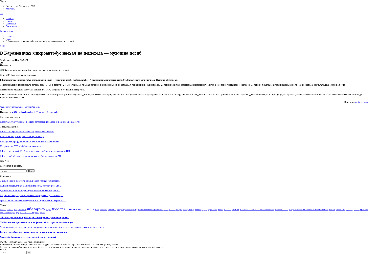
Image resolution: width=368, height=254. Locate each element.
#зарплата (156, 209)
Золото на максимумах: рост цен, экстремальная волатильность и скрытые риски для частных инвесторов (52, 227)
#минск (235, 209)
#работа (364, 209)
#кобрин (179, 210)
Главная (10, 18)
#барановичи (6, 107)
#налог (278, 209)
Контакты (10, 8)
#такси (22, 213)
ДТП (2, 46)
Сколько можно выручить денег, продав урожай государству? (30, 181)
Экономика (11, 26)
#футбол (35, 212)
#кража (198, 210)
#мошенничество (267, 210)
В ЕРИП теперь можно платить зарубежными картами (27, 131)
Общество (11, 23)
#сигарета (11, 213)
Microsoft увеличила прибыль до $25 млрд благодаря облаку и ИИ (34, 217)
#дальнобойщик (129, 210)
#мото (257, 210)
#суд (17, 213)
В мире (9, 21)
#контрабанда (188, 210)
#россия (4, 212)
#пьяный (357, 210)
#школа (42, 213)
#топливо (28, 213)
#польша (340, 209)
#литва (220, 210)
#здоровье (164, 210)
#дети (138, 209)
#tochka (3, 209)
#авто (10, 209)
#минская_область (247, 210)
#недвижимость (296, 210)
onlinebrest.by (361, 102)
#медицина (227, 210)
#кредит (204, 210)
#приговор (349, 210)
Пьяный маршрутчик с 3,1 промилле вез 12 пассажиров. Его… (31, 186)
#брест (57, 209)
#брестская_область (22, 107)
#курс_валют (212, 210)
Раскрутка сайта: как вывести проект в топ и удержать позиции (33, 232)
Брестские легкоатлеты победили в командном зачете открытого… (33, 200)
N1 (1, 13)
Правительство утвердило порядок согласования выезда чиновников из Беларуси (40, 122)
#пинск (325, 210)
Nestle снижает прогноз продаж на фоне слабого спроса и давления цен (36, 222)
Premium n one (7, 31)
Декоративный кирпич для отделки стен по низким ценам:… (30, 190)
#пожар (332, 210)
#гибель (36, 107)
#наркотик (284, 210)
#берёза (48, 210)
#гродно (120, 210)
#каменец (172, 210)
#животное (146, 209)
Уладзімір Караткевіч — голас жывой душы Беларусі (28, 237)
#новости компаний (312, 209)
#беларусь (36, 209)
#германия (103, 210)
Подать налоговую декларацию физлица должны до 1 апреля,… (31, 195)
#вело (97, 210)
